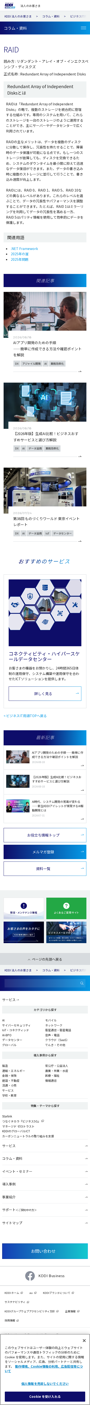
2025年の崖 (20, 253)
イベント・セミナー (17, 1171)
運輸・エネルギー (13, 1071)
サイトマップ (12, 1222)
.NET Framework (24, 248)
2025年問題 (20, 259)
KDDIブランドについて (56, 1293)
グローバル (9, 1045)
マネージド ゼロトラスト (18, 1126)
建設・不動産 (10, 1080)
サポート (19, 1209)
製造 (5, 1066)
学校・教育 (9, 1095)
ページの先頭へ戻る (47, 959)
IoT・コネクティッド (15, 1030)
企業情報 (70, 1311)
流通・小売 (9, 1085)
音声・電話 (52, 1035)
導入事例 (9, 1184)
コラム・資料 (12, 1158)
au (31, 1293)
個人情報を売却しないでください (45, 1383)
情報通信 (51, 1080)
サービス (9, 999)
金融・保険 (9, 1075)
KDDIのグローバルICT (16, 1131)
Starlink (7, 1116)
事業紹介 (9, 1197)
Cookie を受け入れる (45, 1396)
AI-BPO (7, 1035)
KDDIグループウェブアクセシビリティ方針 (30, 1311)
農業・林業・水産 (56, 1071)
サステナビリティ (15, 1302)
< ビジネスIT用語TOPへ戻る (25, 715)
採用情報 (10, 1320)
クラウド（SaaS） (57, 1040)
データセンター (12, 1040)
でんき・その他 (55, 1045)
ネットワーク (53, 1025)
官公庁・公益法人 (56, 1066)
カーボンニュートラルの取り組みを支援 (28, 1136)
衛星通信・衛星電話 (58, 1030)
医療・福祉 (52, 1075)
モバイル (51, 1020)
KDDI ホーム (12, 1293)
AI (3, 1020)
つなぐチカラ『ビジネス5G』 (21, 1121)
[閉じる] (84, 1340)
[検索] (81, 983)
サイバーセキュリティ (16, 1025)
